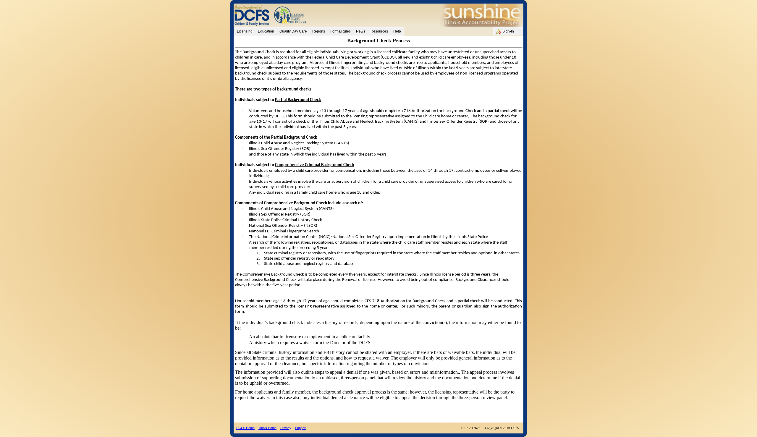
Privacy (285, 428)
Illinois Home (267, 428)
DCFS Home (245, 428)
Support (300, 428)
